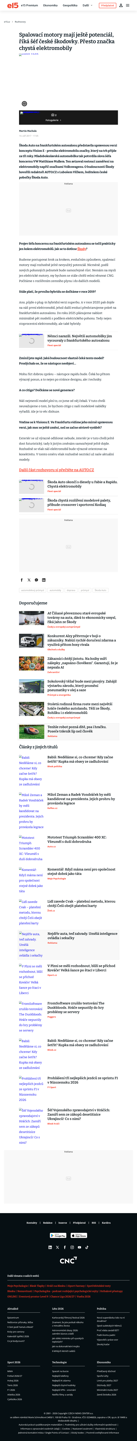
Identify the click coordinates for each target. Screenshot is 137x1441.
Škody (81, 249)
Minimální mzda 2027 (107, 1389)
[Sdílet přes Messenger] (36, 580)
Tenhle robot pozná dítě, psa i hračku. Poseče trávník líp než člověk (77, 729)
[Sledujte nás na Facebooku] (64, 1247)
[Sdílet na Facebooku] (21, 580)
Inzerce (62, 1222)
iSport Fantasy (76, 1285)
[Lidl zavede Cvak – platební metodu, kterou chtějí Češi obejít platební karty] (31, 912)
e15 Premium (29, 5)
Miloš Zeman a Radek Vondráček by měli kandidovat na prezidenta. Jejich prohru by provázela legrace (81, 799)
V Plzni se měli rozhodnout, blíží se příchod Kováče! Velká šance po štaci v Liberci (81, 968)
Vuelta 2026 (84, 1296)
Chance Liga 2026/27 (62, 1296)
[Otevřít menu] (127, 5)
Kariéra (106, 1222)
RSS (94, 1222)
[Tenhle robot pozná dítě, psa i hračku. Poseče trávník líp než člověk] (31, 732)
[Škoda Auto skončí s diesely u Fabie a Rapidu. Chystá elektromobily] (31, 487)
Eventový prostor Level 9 (33, 1296)
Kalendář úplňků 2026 (18, 1336)
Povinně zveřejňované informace (102, 1432)
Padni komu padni (106, 1334)
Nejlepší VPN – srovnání (64, 1389)
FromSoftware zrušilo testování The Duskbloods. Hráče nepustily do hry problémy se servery (75, 1007)
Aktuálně (12, 1308)
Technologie (59, 1362)
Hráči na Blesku (56, 1285)
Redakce (47, 1222)
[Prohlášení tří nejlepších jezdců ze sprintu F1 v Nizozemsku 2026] (31, 1089)
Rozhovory (20, 21)
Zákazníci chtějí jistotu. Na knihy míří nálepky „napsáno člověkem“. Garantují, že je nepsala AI (82, 663)
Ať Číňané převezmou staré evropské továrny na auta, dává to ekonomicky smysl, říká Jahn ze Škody (81, 617)
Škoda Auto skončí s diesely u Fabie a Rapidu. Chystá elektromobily (82, 484)
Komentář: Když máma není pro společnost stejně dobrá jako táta (81, 871)
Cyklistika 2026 (14, 1399)
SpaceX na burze (60, 1371)
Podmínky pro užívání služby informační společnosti (91, 1424)
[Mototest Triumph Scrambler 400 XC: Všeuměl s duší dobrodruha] (31, 848)
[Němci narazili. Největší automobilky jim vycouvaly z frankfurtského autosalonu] (31, 341)
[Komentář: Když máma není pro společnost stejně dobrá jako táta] (31, 880)
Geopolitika (70, 5)
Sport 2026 (13, 1362)
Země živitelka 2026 (106, 1394)
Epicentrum (13, 1317)
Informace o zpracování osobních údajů (40, 1428)
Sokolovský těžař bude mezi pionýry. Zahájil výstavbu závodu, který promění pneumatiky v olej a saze (82, 685)
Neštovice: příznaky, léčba (20, 1322)
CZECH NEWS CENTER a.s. (80, 1413)
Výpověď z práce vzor (107, 1339)
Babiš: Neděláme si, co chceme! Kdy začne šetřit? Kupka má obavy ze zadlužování (80, 759)
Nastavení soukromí (83, 1428)
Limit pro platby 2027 (107, 1380)
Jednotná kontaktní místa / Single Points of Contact (43, 1432)
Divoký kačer (103, 1344)
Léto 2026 (58, 1308)
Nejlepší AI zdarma (61, 1380)
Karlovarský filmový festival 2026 (68, 1317)
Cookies (66, 1428)
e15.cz (7, 21)
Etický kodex (77, 1432)
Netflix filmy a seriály (62, 1394)
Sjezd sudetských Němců (109, 1325)
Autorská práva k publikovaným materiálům (40, 1424)
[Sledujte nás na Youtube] (79, 1247)
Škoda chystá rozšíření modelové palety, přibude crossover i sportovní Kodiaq (79, 502)
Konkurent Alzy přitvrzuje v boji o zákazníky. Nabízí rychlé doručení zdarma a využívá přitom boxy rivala (81, 640)
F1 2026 (11, 1389)
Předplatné (79, 1222)
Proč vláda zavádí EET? (108, 1330)
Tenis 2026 (12, 1385)
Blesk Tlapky (37, 1285)
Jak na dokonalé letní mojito (66, 1346)
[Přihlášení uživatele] (121, 5)
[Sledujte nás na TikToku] (87, 1247)
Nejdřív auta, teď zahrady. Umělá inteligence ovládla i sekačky (82, 936)
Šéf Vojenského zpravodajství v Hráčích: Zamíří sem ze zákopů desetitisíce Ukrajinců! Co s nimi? (78, 1114)
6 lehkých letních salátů (63, 1351)
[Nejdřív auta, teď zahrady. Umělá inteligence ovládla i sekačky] (31, 944)
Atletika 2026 (13, 1394)
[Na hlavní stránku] (12, 5)
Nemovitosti (24, 1291)
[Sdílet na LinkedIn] (43, 580)
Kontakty (32, 1222)
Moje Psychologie (17, 1285)
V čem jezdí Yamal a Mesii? (20, 1326)
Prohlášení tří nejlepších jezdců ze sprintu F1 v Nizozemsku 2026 (82, 1080)
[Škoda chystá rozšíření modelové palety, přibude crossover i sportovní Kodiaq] (31, 505)
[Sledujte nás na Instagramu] (72, 1247)
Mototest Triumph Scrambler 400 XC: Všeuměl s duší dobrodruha (77, 839)
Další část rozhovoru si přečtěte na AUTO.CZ (56, 470)
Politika (101, 1308)
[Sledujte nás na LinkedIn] (50, 1247)
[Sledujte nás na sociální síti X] (57, 1247)
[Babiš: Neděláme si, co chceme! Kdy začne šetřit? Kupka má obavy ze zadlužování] (31, 771)
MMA (10, 1371)
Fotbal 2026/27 (14, 1375)
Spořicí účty (102, 1375)
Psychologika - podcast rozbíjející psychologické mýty (66, 1291)
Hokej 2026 (12, 1380)
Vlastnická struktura (105, 1428)
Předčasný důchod (106, 1371)
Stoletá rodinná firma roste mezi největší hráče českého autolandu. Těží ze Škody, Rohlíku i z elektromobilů (79, 708)
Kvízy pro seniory (15, 1331)
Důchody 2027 (104, 1385)
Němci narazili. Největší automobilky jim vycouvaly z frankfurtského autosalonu (79, 338)
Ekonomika (50, 5)
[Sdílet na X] (29, 580)
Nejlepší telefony (60, 1375)
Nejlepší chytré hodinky (64, 1385)
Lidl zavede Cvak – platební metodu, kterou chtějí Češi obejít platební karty (81, 903)
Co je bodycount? (16, 1340)
